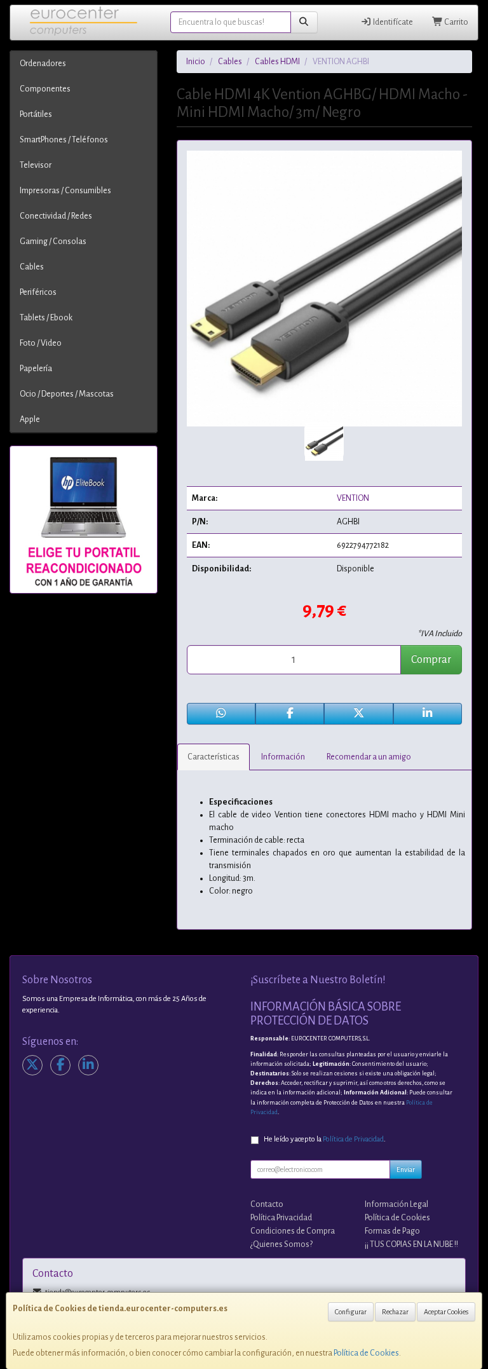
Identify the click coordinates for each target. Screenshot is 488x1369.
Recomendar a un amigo (369, 757)
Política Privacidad (281, 1217)
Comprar (431, 659)
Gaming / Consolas (53, 241)
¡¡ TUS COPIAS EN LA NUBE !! (411, 1244)
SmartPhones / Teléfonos (64, 139)
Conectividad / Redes (56, 216)
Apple (30, 419)
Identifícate (392, 22)
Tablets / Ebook (46, 317)
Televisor (35, 165)
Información (283, 757)
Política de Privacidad (353, 1139)
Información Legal (396, 1204)
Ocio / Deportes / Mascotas (67, 394)
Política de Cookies (366, 1353)
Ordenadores (43, 63)
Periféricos (38, 292)
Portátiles (36, 114)
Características (213, 757)
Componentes (45, 89)
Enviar (405, 1169)
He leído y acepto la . (325, 1139)
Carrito (455, 22)
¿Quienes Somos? (281, 1244)
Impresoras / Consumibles (65, 190)
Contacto (266, 1204)
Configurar (351, 1312)
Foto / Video (41, 343)
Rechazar (395, 1312)
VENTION (353, 498)
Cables (32, 266)
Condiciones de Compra (292, 1231)
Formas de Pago (392, 1231)
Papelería (36, 368)
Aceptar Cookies (446, 1312)
